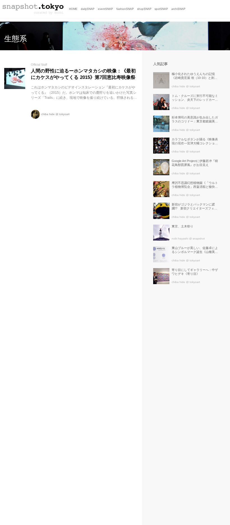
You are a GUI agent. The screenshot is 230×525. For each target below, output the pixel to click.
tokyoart (64, 114)
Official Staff (39, 64)
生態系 (15, 39)
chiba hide (48, 114)
